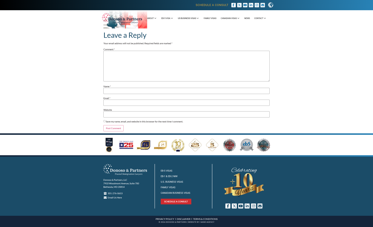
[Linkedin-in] (251, 5)
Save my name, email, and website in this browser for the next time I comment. (144, 121)
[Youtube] (245, 5)
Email (106, 98)
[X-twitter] (239, 5)
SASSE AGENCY (207, 222)
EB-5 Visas (166, 170)
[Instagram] (257, 5)
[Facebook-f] (233, 5)
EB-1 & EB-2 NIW (169, 176)
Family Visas (168, 187)
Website (107, 110)
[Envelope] (259, 206)
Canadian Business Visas (175, 193)
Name (107, 86)
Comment (109, 49)
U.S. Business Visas (172, 181)
